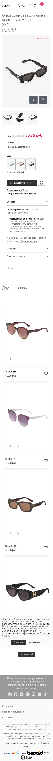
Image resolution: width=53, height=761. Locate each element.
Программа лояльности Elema (21, 193)
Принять (18, 642)
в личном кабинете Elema (23, 681)
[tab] (27, 202)
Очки (12, 268)
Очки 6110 (10, 546)
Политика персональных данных (20, 743)
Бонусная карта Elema (17, 190)
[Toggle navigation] (49, 6)
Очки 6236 (10, 371)
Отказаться (34, 642)
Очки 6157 (10, 458)
